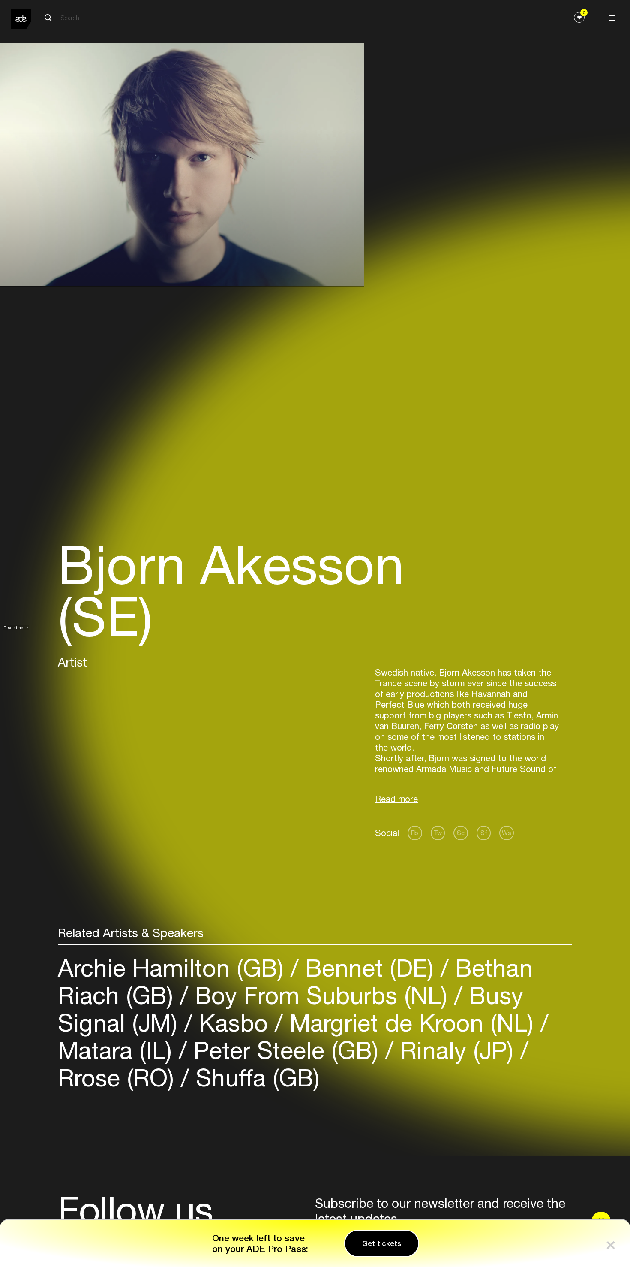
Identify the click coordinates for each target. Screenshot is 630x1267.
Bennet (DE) (370, 968)
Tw (438, 832)
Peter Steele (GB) (286, 1050)
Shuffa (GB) (254, 1078)
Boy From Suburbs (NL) (321, 995)
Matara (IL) (118, 1050)
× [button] (611, 1243)
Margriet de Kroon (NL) (411, 1023)
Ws (506, 832)
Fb (414, 832)
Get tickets (381, 1243)
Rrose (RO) (119, 1078)
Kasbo (233, 1023)
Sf (483, 832)
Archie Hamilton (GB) (174, 968)
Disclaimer (14, 627)
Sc (461, 832)
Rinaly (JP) (456, 1050)
